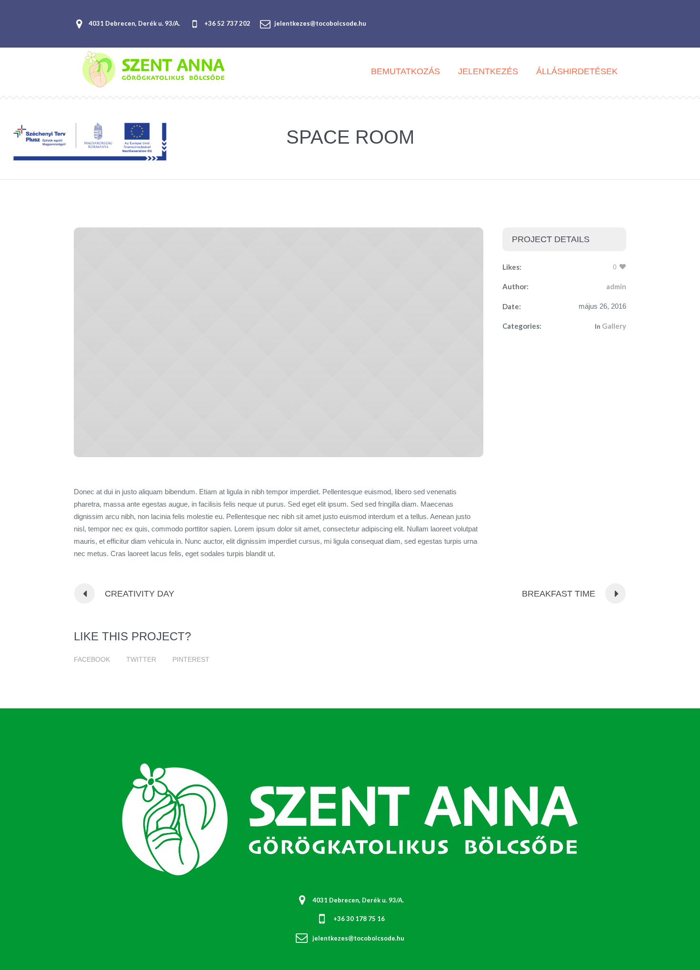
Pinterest (191, 659)
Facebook (92, 659)
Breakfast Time (558, 593)
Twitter (141, 659)
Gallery (614, 326)
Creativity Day (139, 593)
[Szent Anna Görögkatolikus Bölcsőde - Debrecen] (350, 819)
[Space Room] (278, 342)
